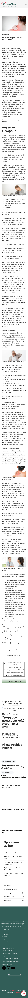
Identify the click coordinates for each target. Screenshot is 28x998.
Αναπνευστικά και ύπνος (10, 889)
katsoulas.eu (13, 990)
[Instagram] (8, 968)
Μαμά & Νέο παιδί (9, 896)
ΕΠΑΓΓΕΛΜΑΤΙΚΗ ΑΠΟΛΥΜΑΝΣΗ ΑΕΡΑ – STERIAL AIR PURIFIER (11, 735)
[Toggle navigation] (22, 4)
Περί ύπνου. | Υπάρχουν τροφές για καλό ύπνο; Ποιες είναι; (13, 720)
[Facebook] (4, 968)
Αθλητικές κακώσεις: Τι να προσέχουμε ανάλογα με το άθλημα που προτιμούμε (12, 703)
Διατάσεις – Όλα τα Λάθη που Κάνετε (14, 853)
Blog (3, 939)
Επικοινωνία (5, 941)
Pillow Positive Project (12, 746)
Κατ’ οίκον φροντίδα (9, 893)
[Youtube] (13, 968)
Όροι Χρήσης (5, 936)
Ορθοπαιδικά (5, 34)
